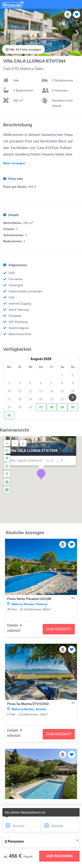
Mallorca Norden (23, 604)
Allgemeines (17, 265)
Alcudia (41, 709)
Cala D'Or (10, 69)
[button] (41, 474)
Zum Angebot (59, 629)
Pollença (41, 604)
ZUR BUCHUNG (59, 856)
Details (13, 215)
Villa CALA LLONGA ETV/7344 (33, 451)
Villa (16, 80)
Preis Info (15, 179)
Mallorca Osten (32, 69)
